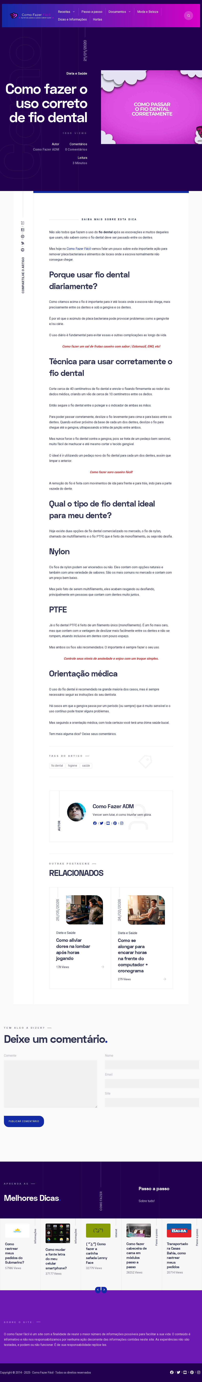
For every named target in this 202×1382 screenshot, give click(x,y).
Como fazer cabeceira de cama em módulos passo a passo (136, 1256)
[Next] (104, 1290)
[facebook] (95, 824)
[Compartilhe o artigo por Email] (23, 223)
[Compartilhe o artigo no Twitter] (23, 243)
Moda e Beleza (147, 12)
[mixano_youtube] (185, 1373)
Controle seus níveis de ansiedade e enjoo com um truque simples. (111, 658)
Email (108, 1074)
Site (107, 1093)
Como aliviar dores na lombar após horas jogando (73, 949)
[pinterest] (115, 824)
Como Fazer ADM (46, 149)
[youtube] (108, 824)
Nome (109, 1055)
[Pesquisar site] (188, 15)
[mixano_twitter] (178, 1373)
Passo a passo (91, 12)
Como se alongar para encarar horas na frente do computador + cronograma (133, 955)
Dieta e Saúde (76, 73)
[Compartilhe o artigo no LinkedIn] (23, 230)
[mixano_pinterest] (192, 1373)
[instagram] (122, 824)
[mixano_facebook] (172, 1373)
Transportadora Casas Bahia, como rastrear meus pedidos (177, 1256)
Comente (10, 1055)
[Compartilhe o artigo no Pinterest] (23, 236)
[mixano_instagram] (199, 1373)
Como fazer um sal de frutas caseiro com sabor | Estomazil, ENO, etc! (111, 346)
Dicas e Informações (72, 19)
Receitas (64, 12)
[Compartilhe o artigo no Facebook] (23, 250)
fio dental (57, 765)
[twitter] (102, 824)
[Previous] (98, 1290)
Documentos (117, 12)
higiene (72, 765)
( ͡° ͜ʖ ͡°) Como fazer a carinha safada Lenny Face (96, 1253)
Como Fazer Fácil (79, 249)
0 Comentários (76, 149)
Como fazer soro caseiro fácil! (111, 472)
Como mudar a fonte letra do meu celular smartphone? (56, 1259)
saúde (86, 765)
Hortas (97, 19)
